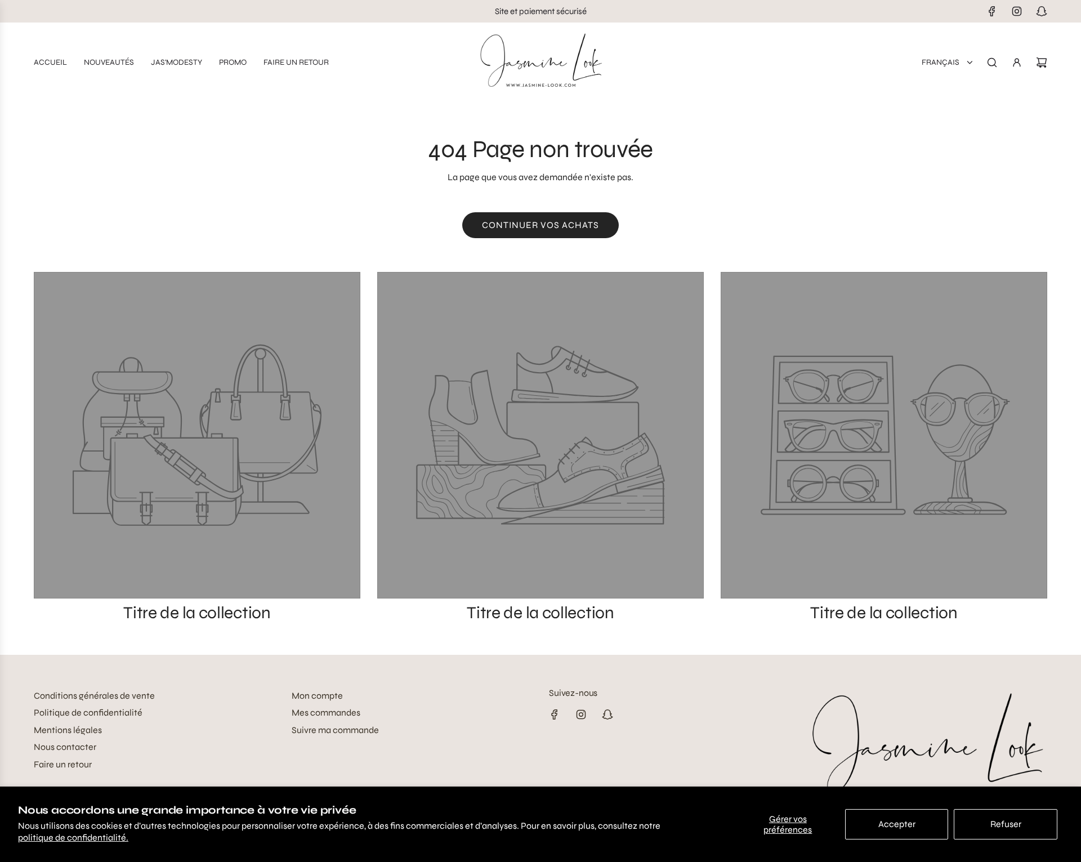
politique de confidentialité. (73, 837)
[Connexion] (1016, 62)
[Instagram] (1016, 11)
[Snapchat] (1041, 11)
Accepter (896, 824)
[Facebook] (992, 11)
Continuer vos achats (540, 225)
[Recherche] (992, 62)
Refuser (1005, 824)
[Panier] (1041, 62)
